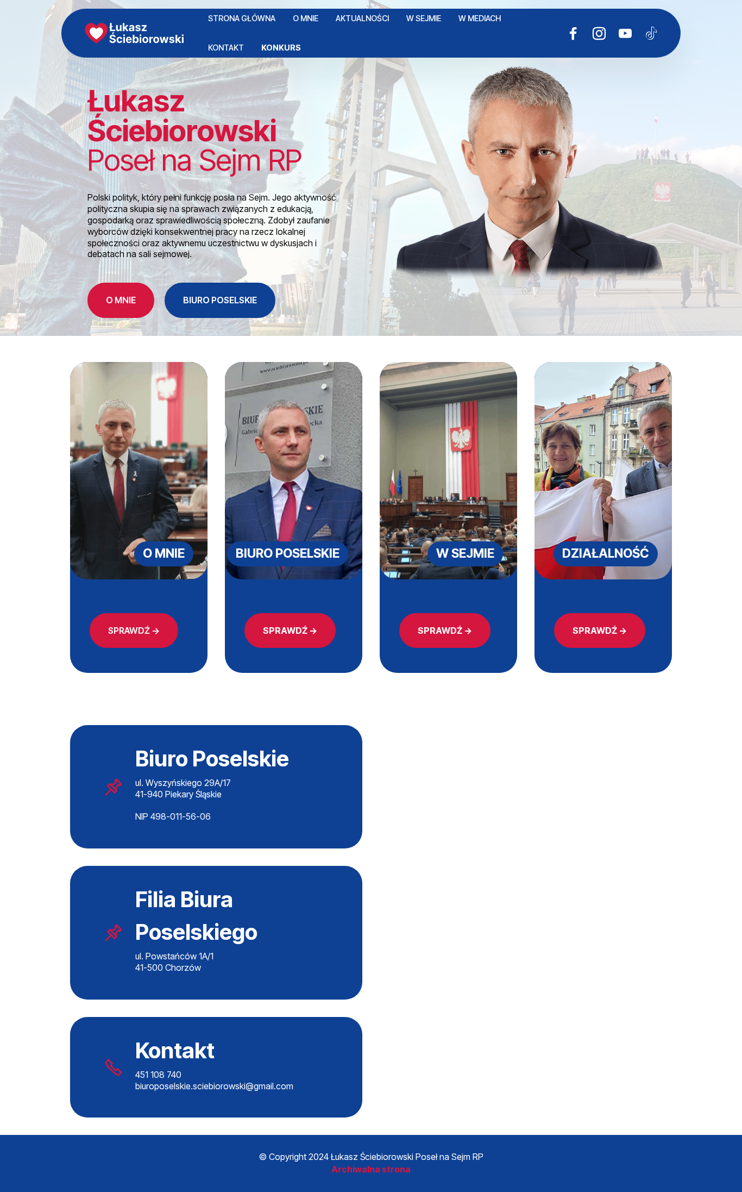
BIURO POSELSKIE (220, 300)
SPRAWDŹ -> (134, 630)
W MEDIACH (479, 18)
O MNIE (305, 18)
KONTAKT (226, 47)
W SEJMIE (423, 18)
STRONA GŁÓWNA (241, 18)
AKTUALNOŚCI (362, 18)
